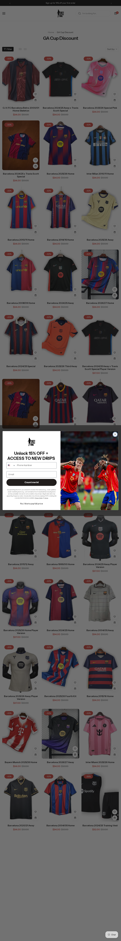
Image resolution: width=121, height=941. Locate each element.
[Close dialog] (115, 434)
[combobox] (10, 465)
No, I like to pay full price (31, 503)
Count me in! (31, 482)
